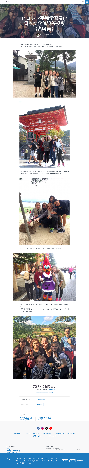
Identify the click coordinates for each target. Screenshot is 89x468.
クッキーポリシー (52, 458)
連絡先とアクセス (11, 453)
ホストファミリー (48, 433)
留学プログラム (18, 433)
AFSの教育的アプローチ (13, 451)
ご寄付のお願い (37, 436)
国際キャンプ (60, 433)
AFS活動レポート (44, 13)
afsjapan (43, 34)
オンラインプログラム (32, 433)
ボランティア (71, 433)
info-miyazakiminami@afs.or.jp (44, 392)
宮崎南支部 (51, 389)
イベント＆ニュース (50, 436)
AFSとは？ (9, 449)
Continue (65, 460)
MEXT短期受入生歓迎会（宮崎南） (25, 418)
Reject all (72, 460)
